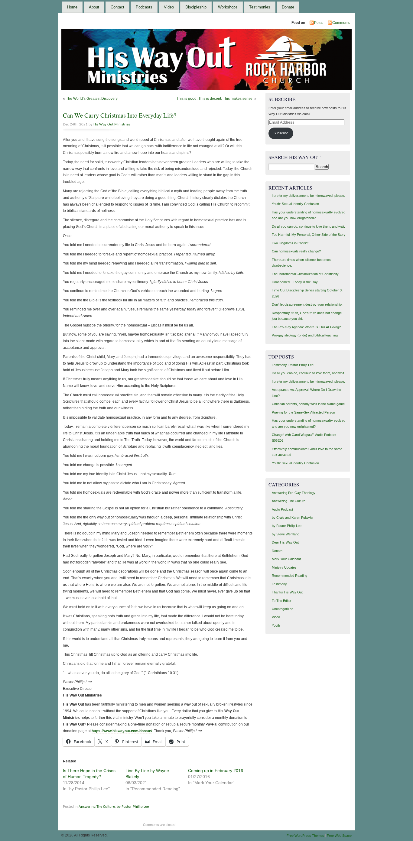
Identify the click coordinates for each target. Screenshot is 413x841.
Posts (318, 23)
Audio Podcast (282, 509)
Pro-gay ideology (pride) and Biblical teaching (305, 335)
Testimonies (259, 7)
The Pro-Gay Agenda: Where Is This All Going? (306, 327)
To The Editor (281, 600)
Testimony (279, 584)
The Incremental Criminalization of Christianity (305, 274)
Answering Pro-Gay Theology (293, 493)
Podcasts (144, 7)
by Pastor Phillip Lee (133, 807)
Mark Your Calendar (286, 559)
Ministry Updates (284, 567)
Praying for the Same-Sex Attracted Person (303, 412)
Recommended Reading (289, 575)
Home (72, 7)
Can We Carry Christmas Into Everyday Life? (119, 115)
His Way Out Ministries (111, 124)
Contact (117, 7)
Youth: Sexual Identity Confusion (295, 204)
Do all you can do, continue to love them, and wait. (308, 226)
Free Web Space (339, 835)
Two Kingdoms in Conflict (290, 243)
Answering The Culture (97, 807)
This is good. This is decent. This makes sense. (215, 98)
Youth (276, 625)
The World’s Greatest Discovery (92, 98)
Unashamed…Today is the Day (295, 282)
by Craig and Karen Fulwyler (293, 517)
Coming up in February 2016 (215, 770)
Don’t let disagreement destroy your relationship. (307, 304)
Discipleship (196, 7)
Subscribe (281, 133)
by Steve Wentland (285, 534)
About (94, 7)
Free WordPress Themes (305, 835)
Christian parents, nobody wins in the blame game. (309, 404)
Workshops (228, 7)
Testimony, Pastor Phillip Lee (293, 365)
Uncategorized (282, 609)
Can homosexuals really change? (296, 251)
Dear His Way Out (285, 542)
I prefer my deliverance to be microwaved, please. (308, 195)
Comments (341, 23)
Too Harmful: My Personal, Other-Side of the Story (309, 234)
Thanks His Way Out (287, 592)
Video (169, 7)
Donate (288, 7)
